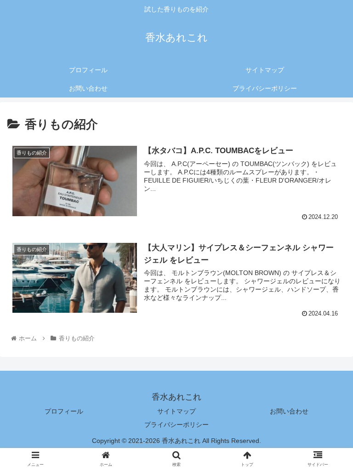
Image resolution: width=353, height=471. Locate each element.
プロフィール (64, 411)
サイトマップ (176, 411)
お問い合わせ (289, 411)
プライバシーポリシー (176, 424)
